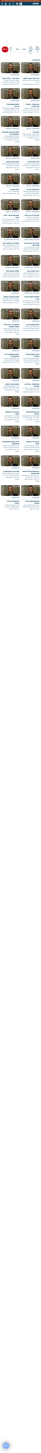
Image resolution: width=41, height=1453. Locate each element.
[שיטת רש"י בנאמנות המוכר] (30, 440)
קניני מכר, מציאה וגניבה (31, 240)
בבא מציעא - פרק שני (32, 129)
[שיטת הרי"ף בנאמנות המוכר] (10, 411)
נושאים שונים (35, 75)
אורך (17, 49)
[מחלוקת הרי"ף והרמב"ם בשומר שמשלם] (10, 323)
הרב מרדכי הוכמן (30, 49)
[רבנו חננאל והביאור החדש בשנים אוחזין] (30, 470)
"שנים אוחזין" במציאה (12, 267)
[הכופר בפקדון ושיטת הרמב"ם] (30, 353)
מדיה (23, 49)
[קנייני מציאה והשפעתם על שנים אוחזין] (10, 440)
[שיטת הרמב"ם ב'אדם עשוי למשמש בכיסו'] (10, 131)
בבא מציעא (37, 49)
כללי (10, 49)
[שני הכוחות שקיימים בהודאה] (30, 411)
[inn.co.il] (21, 4)
